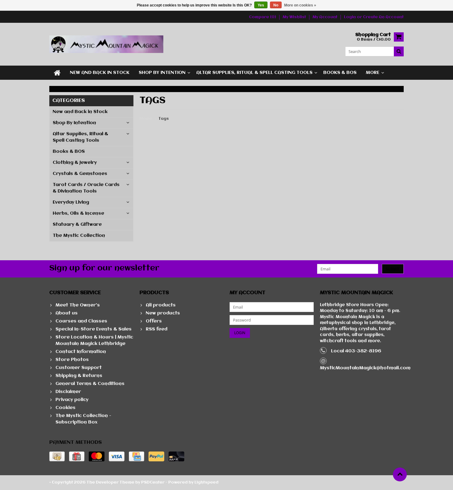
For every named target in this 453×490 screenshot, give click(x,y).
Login (350, 17)
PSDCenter (153, 482)
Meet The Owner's (77, 305)
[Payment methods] (57, 456)
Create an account (383, 17)
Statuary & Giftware (77, 224)
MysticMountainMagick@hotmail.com (365, 368)
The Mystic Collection (79, 235)
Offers (154, 321)
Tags (163, 119)
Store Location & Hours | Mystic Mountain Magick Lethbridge (94, 340)
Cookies (65, 407)
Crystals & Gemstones (80, 173)
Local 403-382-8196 (356, 351)
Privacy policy (71, 399)
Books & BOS (340, 72)
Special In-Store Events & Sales (93, 329)
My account (324, 17)
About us (66, 313)
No (275, 5)
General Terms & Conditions (89, 383)
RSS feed (156, 329)
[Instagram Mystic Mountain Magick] (247, 44)
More (372, 72)
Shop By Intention (162, 72)
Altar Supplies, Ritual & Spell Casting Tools (254, 72)
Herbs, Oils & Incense (78, 213)
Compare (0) (262, 17)
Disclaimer (68, 391)
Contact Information (80, 351)
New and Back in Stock (99, 72)
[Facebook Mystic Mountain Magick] (236, 44)
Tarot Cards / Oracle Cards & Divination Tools (86, 188)
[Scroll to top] (400, 474)
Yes (261, 5)
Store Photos (72, 359)
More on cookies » (300, 5)
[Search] (399, 51)
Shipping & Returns (78, 375)
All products (161, 305)
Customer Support (78, 367)
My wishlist (294, 17)
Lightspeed (206, 482)
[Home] (57, 72)
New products (163, 313)
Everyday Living (71, 202)
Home (146, 119)
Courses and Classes (81, 321)
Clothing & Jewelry (75, 162)
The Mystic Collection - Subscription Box (83, 419)
